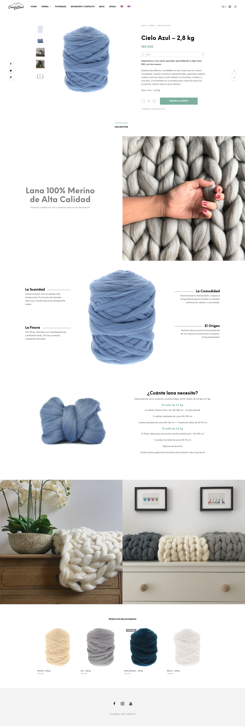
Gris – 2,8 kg (85, 671)
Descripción (121, 127)
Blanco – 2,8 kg (173, 671)
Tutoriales (60, 7)
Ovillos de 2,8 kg (164, 25)
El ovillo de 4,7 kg (172, 405)
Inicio (143, 25)
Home (34, 7)
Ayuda (112, 7)
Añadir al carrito (178, 101)
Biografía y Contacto (83, 7)
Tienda (44, 7)
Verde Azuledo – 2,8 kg (133, 671)
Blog (101, 7)
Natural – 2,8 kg (43, 671)
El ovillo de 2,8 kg (172, 429)
